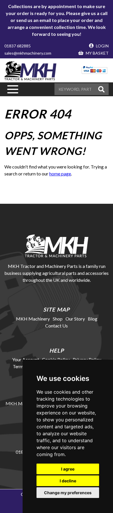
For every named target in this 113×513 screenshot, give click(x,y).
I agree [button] (67, 468)
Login (102, 45)
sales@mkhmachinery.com (27, 53)
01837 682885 (17, 45)
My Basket (97, 53)
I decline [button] (68, 480)
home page (60, 173)
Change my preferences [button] (68, 492)
